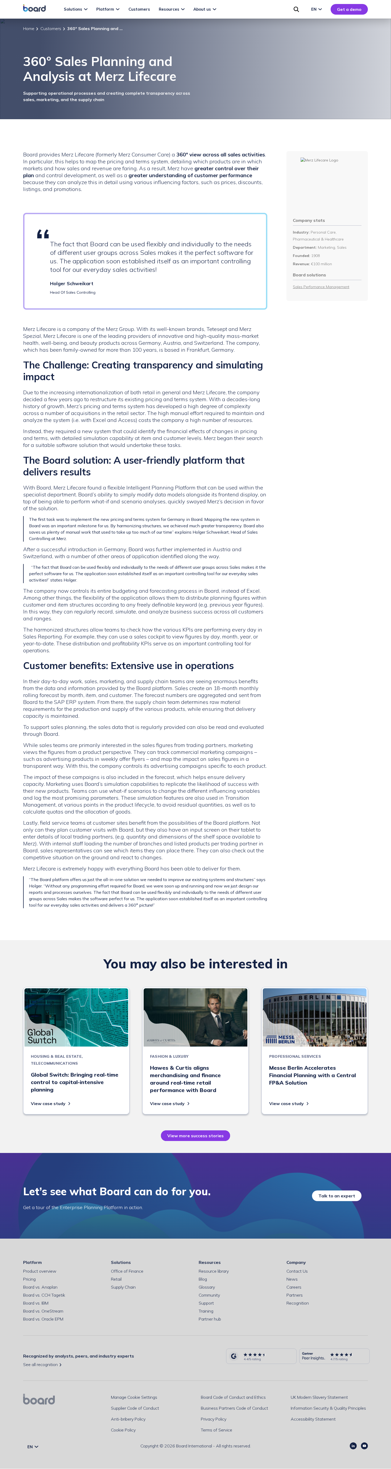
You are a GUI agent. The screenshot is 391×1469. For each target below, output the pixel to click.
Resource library (214, 1271)
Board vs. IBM (35, 1303)
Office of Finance (127, 1271)
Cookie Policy (123, 1430)
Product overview (39, 1271)
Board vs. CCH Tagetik (44, 1295)
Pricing (29, 1279)
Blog (203, 1279)
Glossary (207, 1287)
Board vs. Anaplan (40, 1287)
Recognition (297, 1303)
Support (206, 1303)
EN (314, 9)
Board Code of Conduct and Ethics (233, 1397)
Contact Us (297, 1271)
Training (206, 1311)
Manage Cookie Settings (134, 1397)
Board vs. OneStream (43, 1311)
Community (209, 1295)
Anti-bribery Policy (128, 1419)
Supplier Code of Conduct (135, 1408)
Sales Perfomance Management (321, 286)
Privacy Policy (213, 1419)
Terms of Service (216, 1430)
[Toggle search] (296, 9)
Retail (116, 1279)
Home (28, 28)
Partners (294, 1295)
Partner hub (210, 1319)
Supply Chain (123, 1287)
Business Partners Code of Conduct (234, 1408)
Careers (293, 1287)
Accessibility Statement (313, 1419)
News (292, 1279)
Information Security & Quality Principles (328, 1408)
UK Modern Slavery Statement (319, 1397)
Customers (50, 28)
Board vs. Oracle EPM (43, 1319)
